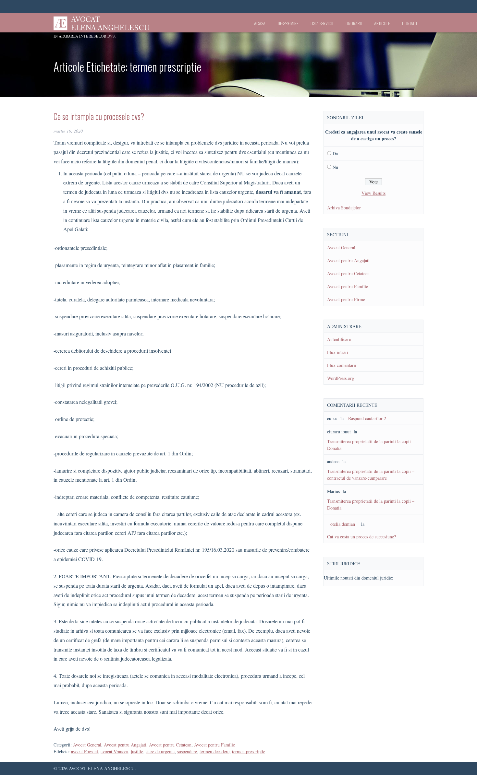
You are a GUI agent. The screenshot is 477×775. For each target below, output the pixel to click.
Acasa (259, 23)
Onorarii (354, 23)
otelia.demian (342, 524)
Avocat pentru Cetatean (170, 745)
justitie (137, 751)
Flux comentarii (341, 365)
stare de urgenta (160, 751)
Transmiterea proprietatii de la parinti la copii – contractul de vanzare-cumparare (370, 474)
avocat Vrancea (114, 751)
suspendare (187, 751)
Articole (382, 23)
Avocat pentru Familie (214, 745)
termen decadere (214, 751)
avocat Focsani (84, 751)
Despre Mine (288, 23)
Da (335, 153)
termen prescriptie (248, 751)
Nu (335, 167)
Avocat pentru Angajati (125, 745)
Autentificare (339, 339)
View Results (373, 193)
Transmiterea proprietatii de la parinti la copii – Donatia (370, 444)
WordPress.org (340, 378)
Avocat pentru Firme (346, 299)
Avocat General (87, 745)
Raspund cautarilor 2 (367, 418)
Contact (409, 23)
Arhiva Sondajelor (344, 208)
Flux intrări (337, 352)
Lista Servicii (322, 23)
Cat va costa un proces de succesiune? (361, 537)
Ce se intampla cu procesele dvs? (99, 116)
